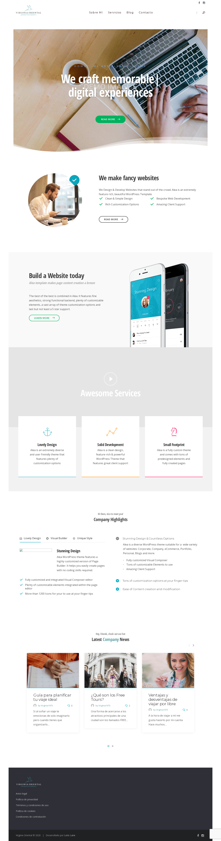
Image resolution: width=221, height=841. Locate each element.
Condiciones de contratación (31, 816)
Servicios (114, 12)
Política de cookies (25, 811)
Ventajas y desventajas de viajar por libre (163, 699)
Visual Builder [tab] (58, 538)
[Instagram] (203, 2)
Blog (130, 12)
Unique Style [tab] (84, 538)
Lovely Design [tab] (32, 538)
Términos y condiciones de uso (32, 805)
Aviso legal (21, 793)
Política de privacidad (27, 799)
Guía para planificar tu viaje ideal (52, 697)
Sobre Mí (96, 12)
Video (110, 379)
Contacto (146, 12)
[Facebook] (199, 2)
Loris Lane (69, 835)
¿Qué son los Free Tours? (108, 697)
